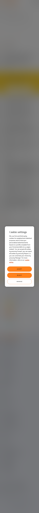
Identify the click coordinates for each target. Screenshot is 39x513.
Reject (19, 275)
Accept (19, 269)
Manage (19, 281)
